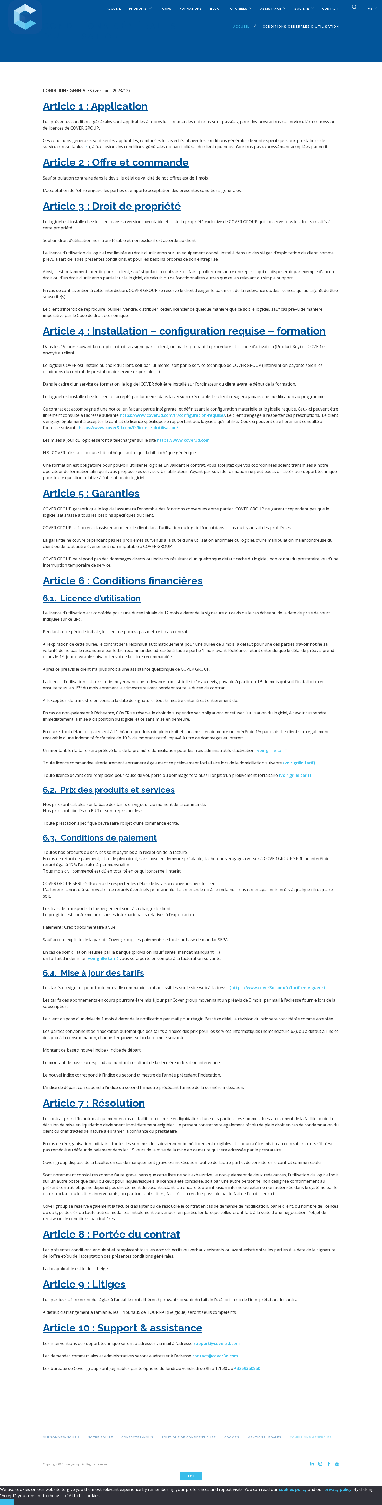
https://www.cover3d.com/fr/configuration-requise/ (172, 415)
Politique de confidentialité (189, 1437)
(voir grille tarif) (271, 750)
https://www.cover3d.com (183, 440)
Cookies (231, 1437)
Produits (138, 8)
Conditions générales (311, 1437)
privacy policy (338, 1489)
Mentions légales (264, 1437)
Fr (370, 8)
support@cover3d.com (217, 1343)
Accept (7, 1502)
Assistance (270, 8)
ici (86, 147)
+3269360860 (247, 1368)
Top (191, 1476)
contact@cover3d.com (215, 1356)
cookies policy (293, 1489)
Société (301, 8)
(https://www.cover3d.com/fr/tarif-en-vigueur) (277, 987)
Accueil (114, 8)
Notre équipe (100, 1437)
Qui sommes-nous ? (61, 1437)
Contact (330, 8)
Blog (215, 8)
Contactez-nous (137, 1437)
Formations (191, 8)
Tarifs (166, 8)
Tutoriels (237, 8)
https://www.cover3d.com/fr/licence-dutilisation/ (128, 428)
